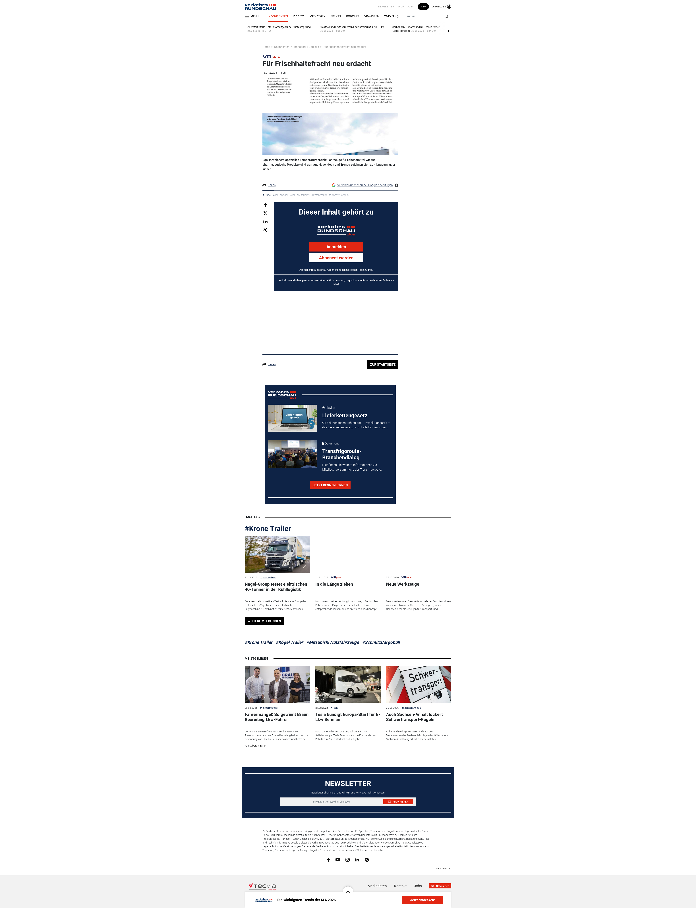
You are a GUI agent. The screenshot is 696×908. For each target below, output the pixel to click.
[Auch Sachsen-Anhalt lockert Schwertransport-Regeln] (418, 684)
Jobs (410, 6)
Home (266, 47)
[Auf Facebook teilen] (265, 204)
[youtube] (337, 859)
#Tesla (334, 707)
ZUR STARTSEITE (382, 364)
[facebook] (328, 859)
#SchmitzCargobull (381, 642)
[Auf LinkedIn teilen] (265, 221)
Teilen (272, 185)
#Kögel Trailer (289, 642)
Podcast (352, 16)
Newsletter (386, 6)
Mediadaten (377, 886)
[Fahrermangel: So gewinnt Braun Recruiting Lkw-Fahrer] (277, 684)
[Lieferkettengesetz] (292, 418)
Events (335, 16)
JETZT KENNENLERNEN (330, 485)
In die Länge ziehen (334, 584)
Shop (400, 6)
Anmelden (336, 246)
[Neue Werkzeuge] (418, 554)
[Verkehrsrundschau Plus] (271, 56)
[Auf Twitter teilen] (265, 213)
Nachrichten (278, 16)
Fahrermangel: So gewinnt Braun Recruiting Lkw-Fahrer (276, 717)
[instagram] (347, 859)
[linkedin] (357, 859)
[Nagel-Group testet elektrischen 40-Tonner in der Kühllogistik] (277, 554)
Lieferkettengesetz (344, 415)
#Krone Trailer (268, 528)
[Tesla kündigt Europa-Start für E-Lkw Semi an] (348, 684)
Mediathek (317, 16)
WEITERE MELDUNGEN (264, 621)
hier (336, 284)
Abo (423, 6)
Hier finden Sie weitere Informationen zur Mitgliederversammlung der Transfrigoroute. (352, 467)
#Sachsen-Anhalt (411, 707)
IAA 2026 (298, 16)
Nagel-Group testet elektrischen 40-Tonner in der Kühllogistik (276, 587)
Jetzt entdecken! (422, 900)
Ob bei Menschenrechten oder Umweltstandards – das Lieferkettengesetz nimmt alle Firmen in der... (356, 425)
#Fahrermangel (268, 707)
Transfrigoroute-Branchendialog (341, 454)
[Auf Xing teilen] (265, 229)
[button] (348, 889)
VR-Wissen (371, 16)
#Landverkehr (268, 577)
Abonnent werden (336, 257)
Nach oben (441, 868)
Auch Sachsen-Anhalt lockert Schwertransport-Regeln (414, 717)
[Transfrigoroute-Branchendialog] (292, 454)
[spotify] (367, 859)
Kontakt (400, 886)
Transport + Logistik (306, 47)
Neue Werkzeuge (402, 584)
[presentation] (448, 30)
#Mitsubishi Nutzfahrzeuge (332, 642)
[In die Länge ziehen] (348, 554)
